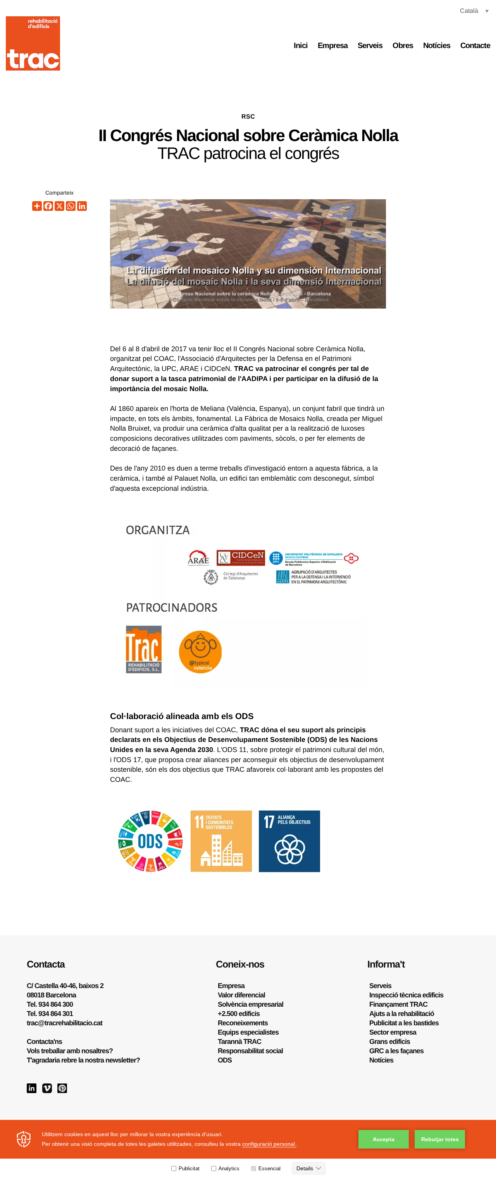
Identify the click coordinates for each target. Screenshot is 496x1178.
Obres (403, 45)
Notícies (436, 45)
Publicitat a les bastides (404, 1023)
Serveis (370, 45)
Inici (301, 45)
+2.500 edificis (239, 1014)
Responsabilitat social (250, 1051)
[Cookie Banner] (248, 1149)
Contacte (475, 45)
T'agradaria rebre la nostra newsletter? (83, 1060)
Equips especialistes (248, 1032)
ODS (225, 1060)
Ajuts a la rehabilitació (401, 1014)
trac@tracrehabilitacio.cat (64, 1023)
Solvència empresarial (250, 1004)
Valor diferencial (241, 995)
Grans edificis (389, 1041)
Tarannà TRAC (239, 1041)
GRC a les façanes (396, 1051)
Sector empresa (392, 1032)
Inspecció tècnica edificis (406, 995)
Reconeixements (243, 1023)
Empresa (333, 45)
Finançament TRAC (398, 1004)
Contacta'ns (44, 1041)
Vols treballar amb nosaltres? (70, 1051)
